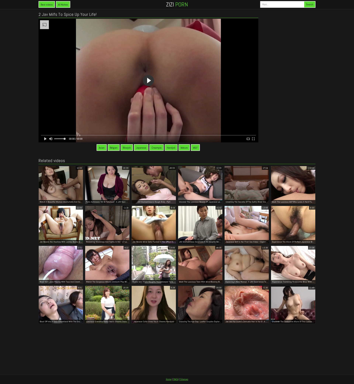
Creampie (157, 147)
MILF (195, 147)
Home (168, 379)
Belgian (113, 147)
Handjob (171, 147)
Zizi (177, 4)
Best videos (47, 4)
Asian (102, 147)
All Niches (63, 4)
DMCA (175, 379)
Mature (184, 147)
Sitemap (184, 379)
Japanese (141, 147)
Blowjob (127, 147)
